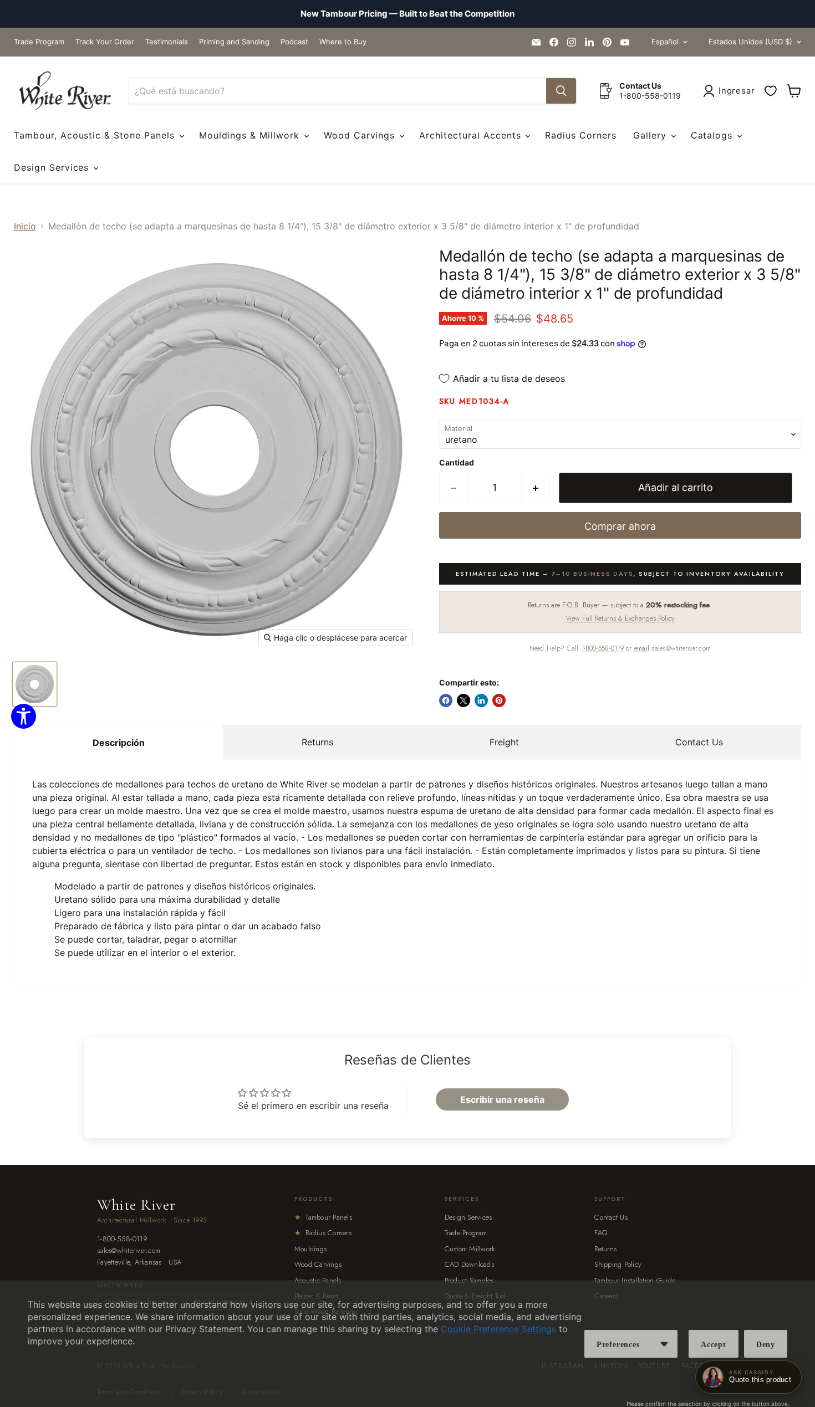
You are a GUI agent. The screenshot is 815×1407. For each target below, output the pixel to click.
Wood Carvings (361, 135)
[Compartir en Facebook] (445, 700)
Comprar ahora (620, 526)
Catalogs (713, 135)
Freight (504, 742)
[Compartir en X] (463, 700)
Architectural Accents (471, 135)
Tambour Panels (323, 1217)
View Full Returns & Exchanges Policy (620, 618)
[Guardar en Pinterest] (499, 700)
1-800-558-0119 (602, 648)
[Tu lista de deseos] (770, 90)
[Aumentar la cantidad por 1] (536, 488)
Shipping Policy (617, 1264)
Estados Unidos (750, 41)
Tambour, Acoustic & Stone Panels (96, 135)
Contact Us (699, 742)
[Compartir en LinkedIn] (481, 700)
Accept (713, 1345)
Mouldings (310, 1249)
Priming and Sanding (234, 42)
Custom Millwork (470, 1249)
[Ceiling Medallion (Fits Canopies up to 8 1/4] (35, 684)
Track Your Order (104, 42)
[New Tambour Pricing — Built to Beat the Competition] (407, 14)
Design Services (53, 167)
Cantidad (456, 462)
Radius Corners (580, 135)
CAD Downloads (469, 1264)
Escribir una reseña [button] (502, 1099)
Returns (317, 742)
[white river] (64, 91)
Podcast (294, 42)
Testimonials (166, 42)
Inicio (25, 226)
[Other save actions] (664, 1344)
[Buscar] (561, 91)
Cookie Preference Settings (498, 1328)
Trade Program (39, 42)
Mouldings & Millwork (251, 135)
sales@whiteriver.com (128, 1251)
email (641, 648)
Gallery (651, 135)
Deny (765, 1345)
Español (665, 41)
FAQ (600, 1232)
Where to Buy (342, 42)
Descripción (119, 742)
